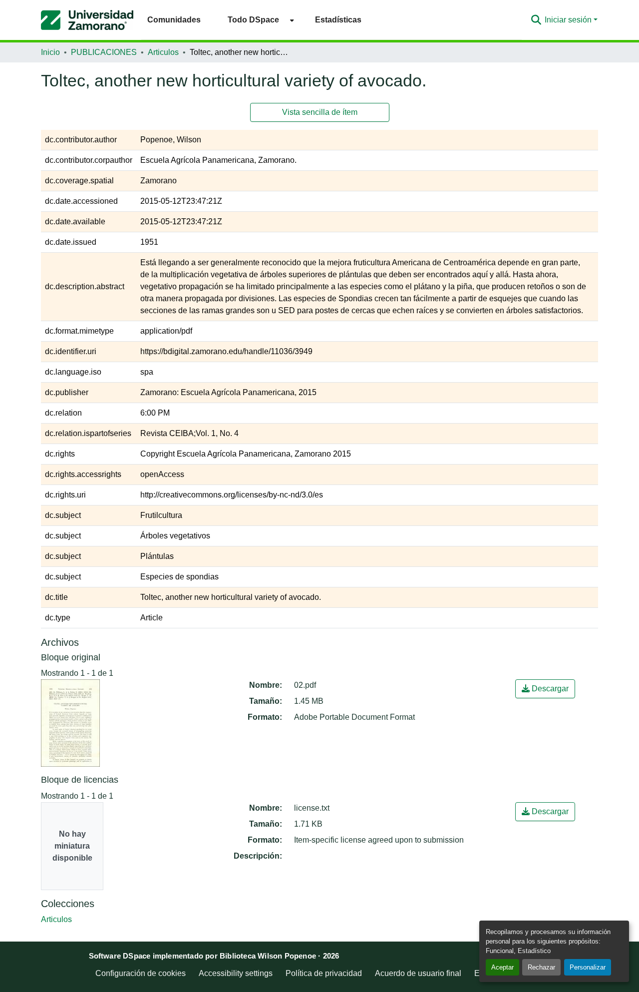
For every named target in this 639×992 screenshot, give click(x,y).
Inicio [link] (50, 52)
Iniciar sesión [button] (569, 19)
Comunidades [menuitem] (174, 19)
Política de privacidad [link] (324, 973)
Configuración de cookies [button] (140, 973)
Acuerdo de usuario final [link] (418, 973)
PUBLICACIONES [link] (104, 52)
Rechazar (541, 967)
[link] (545, 688)
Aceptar (502, 967)
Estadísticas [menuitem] (338, 19)
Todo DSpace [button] (253, 19)
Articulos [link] (163, 52)
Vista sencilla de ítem (319, 112)
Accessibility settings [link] (236, 973)
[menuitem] (258, 19)
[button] (87, 20)
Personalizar (588, 967)
